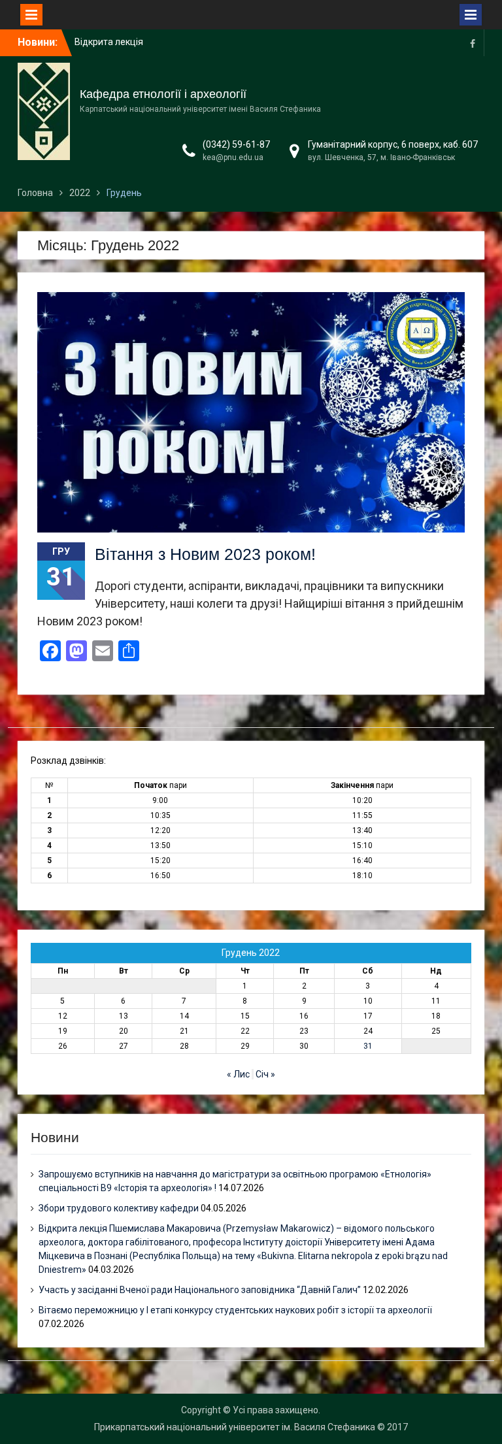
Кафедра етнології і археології (163, 94)
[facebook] (472, 43)
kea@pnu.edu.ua (233, 157)
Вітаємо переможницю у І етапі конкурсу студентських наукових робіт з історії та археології (235, 1310)
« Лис (238, 1074)
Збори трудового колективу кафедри (119, 1208)
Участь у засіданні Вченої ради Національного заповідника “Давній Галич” (200, 1290)
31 (368, 1046)
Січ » (265, 1074)
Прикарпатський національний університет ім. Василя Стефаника (234, 1427)
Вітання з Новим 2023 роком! (205, 554)
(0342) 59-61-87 (236, 144)
